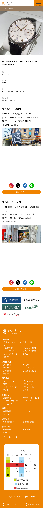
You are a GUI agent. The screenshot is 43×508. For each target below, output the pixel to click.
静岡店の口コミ (21, 289)
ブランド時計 (28, 381)
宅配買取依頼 (9, 421)
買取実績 (11, 9)
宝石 (5, 384)
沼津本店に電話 (11, 504)
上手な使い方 (9, 351)
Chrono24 (27, 400)
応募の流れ (8, 432)
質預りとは (27, 342)
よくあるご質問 (29, 351)
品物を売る (7, 361)
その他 (25, 390)
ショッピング (7, 394)
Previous (2, 461)
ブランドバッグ (9, 387)
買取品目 (6, 378)
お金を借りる (7, 339)
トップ (4, 9)
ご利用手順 (8, 348)
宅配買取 (26, 364)
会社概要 (7, 411)
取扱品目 (26, 354)
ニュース (26, 411)
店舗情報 (6, 408)
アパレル (7, 390)
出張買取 (7, 367)
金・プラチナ (9, 381)
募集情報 (26, 429)
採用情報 (6, 426)
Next (40, 461)
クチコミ (7, 414)
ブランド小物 (28, 387)
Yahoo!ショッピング (31, 397)
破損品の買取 (28, 367)
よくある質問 (9, 403)
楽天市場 (7, 397)
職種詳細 (7, 429)
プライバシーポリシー (11, 437)
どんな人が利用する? (32, 348)
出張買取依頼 (28, 421)
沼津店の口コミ (21, 192)
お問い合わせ (7, 418)
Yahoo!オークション (12, 400)
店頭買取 (7, 364)
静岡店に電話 (33, 504)
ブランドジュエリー (31, 384)
